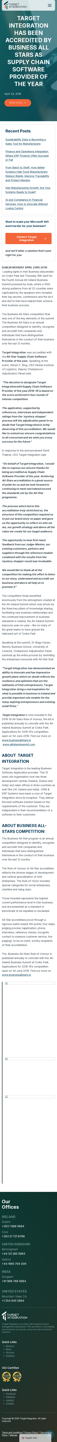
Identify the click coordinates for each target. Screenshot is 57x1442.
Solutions (10, 1355)
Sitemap (13, 1435)
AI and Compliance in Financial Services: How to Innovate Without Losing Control (26, 204)
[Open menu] (49, 5)
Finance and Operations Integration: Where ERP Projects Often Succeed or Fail (27, 155)
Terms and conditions (12, 1432)
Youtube (10, 1403)
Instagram (10, 1397)
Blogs (8, 1349)
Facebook (11, 1393)
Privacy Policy (31, 1432)
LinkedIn (10, 1400)
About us (10, 1346)
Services (10, 1352)
